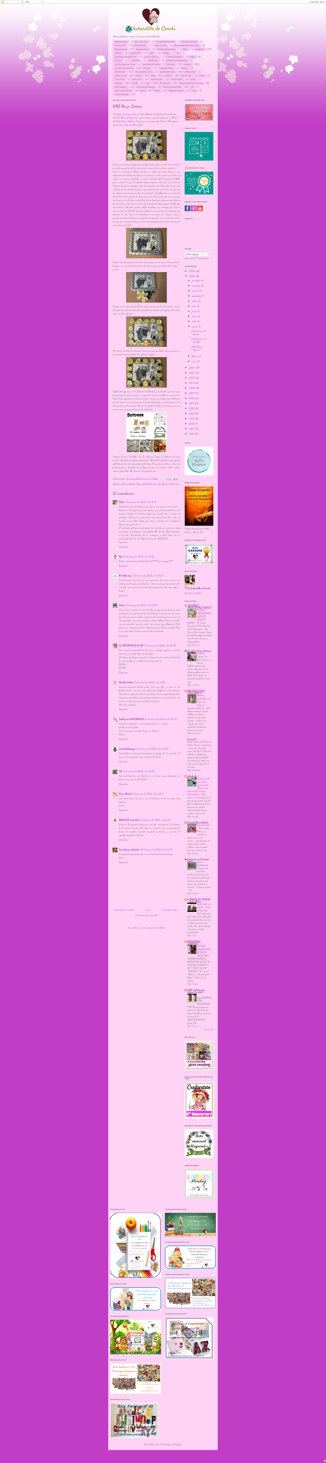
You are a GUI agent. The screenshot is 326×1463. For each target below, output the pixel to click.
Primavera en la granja (198, 332)
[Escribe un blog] (169, 479)
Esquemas (171, 64)
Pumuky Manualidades (198, 822)
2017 (191, 403)
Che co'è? (118, 60)
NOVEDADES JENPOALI (194, 942)
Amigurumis (199, 49)
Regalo (135, 83)
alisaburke (192, 776)
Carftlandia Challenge (174, 57)
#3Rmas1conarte (121, 42)
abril (194, 321)
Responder (123, 546)
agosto (195, 301)
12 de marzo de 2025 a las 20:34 (152, 748)
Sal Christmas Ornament (123, 91)
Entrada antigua (170, 909)
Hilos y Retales (127, 121)
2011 (191, 433)
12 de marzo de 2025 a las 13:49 (141, 605)
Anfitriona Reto (135, 53)
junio (194, 311)
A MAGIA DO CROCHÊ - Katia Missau (198, 900)
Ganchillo (187, 64)
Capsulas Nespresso (151, 57)
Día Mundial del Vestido (151, 64)
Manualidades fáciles (167, 72)
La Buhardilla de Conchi (198, 588)
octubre (195, 290)
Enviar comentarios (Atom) (153, 927)
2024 (192, 367)
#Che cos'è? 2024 (141, 42)
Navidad (138, 76)
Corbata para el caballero (198, 340)
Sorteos (142, 91)
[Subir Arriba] (325, 1461)
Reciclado (118, 83)
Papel (153, 76)
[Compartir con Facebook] (174, 479)
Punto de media (156, 79)
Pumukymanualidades (129, 849)
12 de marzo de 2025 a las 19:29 (161, 719)
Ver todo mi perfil (193, 593)
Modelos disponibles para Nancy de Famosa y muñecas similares (199, 701)
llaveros (184, 68)
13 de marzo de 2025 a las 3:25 (155, 819)
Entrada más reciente (124, 909)
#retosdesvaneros (142, 49)
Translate (204, 258)
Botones (163, 121)
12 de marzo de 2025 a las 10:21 (147, 575)
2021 (192, 382)
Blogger (178, 1444)
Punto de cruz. (137, 79)
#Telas (185, 49)
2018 (192, 398)
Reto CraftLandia (121, 87)
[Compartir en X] (172, 479)
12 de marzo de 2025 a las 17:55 (149, 682)
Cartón (192, 57)
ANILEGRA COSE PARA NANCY (196, 691)
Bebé (152, 53)
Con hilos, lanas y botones (199, 650)
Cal (178, 53)
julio (194, 306)
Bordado (166, 53)
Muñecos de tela (120, 76)
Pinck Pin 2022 (186, 76)
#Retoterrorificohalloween (166, 49)
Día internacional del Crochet (125, 64)
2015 (192, 413)
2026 (192, 271)
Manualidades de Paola (144, 72)
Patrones (168, 76)
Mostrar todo (208, 1029)
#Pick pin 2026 (120, 45)
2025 (192, 276)
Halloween (147, 68)
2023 (192, 372)
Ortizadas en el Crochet (198, 859)
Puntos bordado (176, 79)
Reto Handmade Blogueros (145, 87)
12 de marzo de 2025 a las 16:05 (160, 645)
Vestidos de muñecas (176, 91)
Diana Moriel (125, 793)
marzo (195, 326)
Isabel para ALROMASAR (131, 719)
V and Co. (191, 739)
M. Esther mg (125, 575)
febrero (195, 356)
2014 (192, 418)
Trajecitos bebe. (203, 825)
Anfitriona (118, 53)
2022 (192, 377)
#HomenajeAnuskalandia (165, 42)
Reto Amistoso (165, 83)
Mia (120, 556)
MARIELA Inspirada (129, 819)
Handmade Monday (166, 68)
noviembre (196, 285)
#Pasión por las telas (189, 42)
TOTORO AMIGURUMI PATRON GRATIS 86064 (199, 616)
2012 (192, 428)
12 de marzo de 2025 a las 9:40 (138, 556)
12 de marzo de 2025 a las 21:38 (138, 771)
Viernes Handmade (121, 94)
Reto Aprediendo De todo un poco (191, 83)
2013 (192, 423)
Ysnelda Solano (126, 682)
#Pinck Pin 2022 (140, 45)
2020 (192, 388)
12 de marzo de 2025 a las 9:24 (140, 501)
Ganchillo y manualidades (124, 68)
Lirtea (122, 605)
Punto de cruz (120, 79)
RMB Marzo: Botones (197, 348)
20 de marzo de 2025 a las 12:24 (156, 849)
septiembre (197, 295)
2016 (192, 408)
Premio (201, 76)
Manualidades (120, 72)
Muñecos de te (190, 72)
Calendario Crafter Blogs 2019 (125, 57)
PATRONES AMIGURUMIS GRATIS (199, 606)
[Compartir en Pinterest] (176, 479)
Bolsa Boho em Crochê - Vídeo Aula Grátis (203, 907)
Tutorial (157, 91)
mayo (194, 316)
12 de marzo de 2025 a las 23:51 (147, 793)
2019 (192, 393)
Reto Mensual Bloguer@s (172, 87)
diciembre (196, 280)
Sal (192, 87)
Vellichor (201, 653)
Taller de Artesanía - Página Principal (196, 990)
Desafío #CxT (153, 60)
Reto (147, 83)
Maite (122, 501)
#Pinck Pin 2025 (160, 45)
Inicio (148, 909)
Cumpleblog (135, 60)
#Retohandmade (121, 49)
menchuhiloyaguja (127, 748)
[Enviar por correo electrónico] (167, 479)
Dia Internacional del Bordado (176, 60)
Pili (120, 771)
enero (194, 361)
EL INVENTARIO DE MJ (131, 645)
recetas (192, 79)
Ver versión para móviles (146, 915)
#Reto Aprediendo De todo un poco (186, 45)
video (194, 91)
